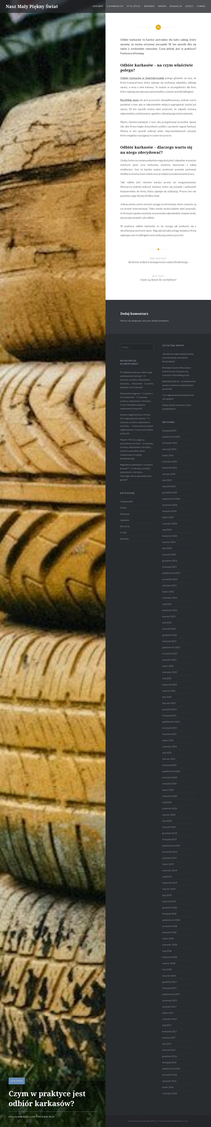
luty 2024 (167, 548)
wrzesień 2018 (169, 926)
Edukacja (176, 6)
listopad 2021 (169, 715)
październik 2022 (171, 647)
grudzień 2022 (169, 635)
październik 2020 (171, 771)
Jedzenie (149, 6)
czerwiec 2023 (169, 597)
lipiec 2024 (168, 517)
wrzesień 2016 (169, 1074)
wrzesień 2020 (169, 777)
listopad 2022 (169, 641)
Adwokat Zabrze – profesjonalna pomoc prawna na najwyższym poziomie (178, 385)
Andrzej (23, 1116)
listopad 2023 (169, 566)
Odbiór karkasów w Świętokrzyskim (142, 78)
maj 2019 (167, 876)
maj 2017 (167, 1025)
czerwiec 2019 (169, 870)
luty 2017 (167, 1043)
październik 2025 (171, 436)
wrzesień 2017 (169, 1000)
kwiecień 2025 (169, 467)
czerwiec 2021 (169, 746)
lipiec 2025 (168, 455)
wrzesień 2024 (169, 504)
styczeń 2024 (169, 554)
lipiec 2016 (168, 1087)
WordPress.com (181, 1121)
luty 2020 (167, 820)
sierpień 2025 (169, 449)
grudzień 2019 (169, 833)
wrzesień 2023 (169, 579)
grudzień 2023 (169, 560)
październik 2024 (171, 498)
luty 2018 (167, 969)
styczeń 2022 (169, 703)
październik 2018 (171, 920)
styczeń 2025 (169, 486)
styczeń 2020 (169, 827)
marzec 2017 (168, 1037)
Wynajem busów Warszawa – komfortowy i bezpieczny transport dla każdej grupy (177, 371)
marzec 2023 (168, 616)
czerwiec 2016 (169, 1093)
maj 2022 (167, 678)
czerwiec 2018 (169, 944)
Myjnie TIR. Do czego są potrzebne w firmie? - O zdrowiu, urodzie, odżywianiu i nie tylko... (136, 443)
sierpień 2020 (169, 783)
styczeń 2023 (169, 628)
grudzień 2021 (169, 709)
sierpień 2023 (169, 585)
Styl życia (133, 6)
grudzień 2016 (169, 1056)
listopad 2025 (169, 430)
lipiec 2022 (168, 666)
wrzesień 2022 (169, 653)
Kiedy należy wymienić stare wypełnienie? (176, 407)
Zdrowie (97, 6)
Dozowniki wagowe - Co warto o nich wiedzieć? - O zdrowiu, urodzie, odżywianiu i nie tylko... (136, 397)
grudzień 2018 (169, 907)
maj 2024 (167, 529)
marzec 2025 (168, 474)
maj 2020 (167, 802)
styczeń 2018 (169, 975)
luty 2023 (167, 622)
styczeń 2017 (169, 1049)
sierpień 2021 (169, 734)
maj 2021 (167, 752)
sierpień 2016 (169, 1081)
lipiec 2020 (168, 789)
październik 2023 (171, 573)
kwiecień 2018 (169, 957)
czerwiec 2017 (169, 1019)
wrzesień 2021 (169, 727)
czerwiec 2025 (169, 461)
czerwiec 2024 (169, 523)
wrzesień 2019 (169, 851)
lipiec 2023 (168, 591)
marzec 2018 (168, 963)
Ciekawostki (115, 6)
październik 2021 (171, 721)
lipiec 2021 (168, 740)
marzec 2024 (168, 542)
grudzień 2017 (169, 981)
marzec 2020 (168, 814)
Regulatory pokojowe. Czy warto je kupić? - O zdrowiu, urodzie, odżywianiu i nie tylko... (136, 468)
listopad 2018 (169, 913)
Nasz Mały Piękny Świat (32, 6)
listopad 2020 (169, 765)
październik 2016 (171, 1068)
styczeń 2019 (169, 901)
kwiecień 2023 (169, 610)
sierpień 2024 (169, 511)
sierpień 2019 (169, 857)
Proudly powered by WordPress (142, 1121)
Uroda (162, 6)
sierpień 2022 (169, 659)
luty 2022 (167, 696)
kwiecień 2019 (169, 882)
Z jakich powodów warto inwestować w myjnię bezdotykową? (132, 454)
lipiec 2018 (168, 938)
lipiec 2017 (168, 1012)
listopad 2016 (169, 1062)
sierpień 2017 (169, 1006)
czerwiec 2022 (169, 672)
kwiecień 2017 (169, 1031)
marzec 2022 (168, 690)
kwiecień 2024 (169, 535)
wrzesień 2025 (169, 442)
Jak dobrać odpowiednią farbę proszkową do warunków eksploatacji (177, 357)
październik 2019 (171, 845)
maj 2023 (167, 604)
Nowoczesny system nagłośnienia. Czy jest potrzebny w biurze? (136, 430)
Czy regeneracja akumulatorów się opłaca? (178, 397)
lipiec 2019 (168, 864)
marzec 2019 (168, 888)
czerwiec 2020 (169, 796)
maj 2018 (167, 950)
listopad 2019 (169, 839)
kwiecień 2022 (169, 684)
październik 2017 (171, 994)
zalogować (136, 320)
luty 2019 (167, 895)
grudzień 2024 (169, 492)
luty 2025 (167, 480)
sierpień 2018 (169, 932)
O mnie (201, 6)
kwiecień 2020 (169, 808)
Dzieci (189, 6)
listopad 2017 (169, 988)
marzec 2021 (168, 758)
